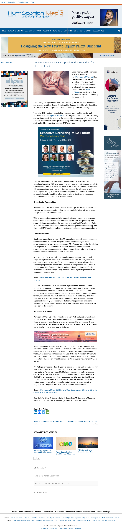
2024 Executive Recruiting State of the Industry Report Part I (73, 520)
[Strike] (46, 483)
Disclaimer (78, 528)
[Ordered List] (49, 483)
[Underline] (42, 483)
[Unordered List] (52, 483)
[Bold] (36, 483)
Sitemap (71, 528)
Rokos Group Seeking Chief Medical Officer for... (65, 453)
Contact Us (11, 2)
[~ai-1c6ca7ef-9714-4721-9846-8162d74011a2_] (93, 10)
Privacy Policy (63, 528)
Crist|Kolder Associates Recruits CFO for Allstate (42, 451)
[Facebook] (39, 412)
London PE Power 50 (62, 517)
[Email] (47, 412)
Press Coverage (23, 2)
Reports (56, 31)
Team (33, 2)
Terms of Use (53, 528)
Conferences (86, 31)
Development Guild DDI (84, 77)
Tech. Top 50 (50, 517)
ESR (65, 31)
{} (66, 483)
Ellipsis (28, 31)
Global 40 (33, 517)
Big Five (27, 517)
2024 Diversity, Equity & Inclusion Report (103, 520)
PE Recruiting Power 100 (76, 517)
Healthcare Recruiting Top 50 (110, 517)
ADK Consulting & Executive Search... (85, 451)
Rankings (72, 31)
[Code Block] (59, 483)
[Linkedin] (35, 412)
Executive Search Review (84, 512)
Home (3, 2)
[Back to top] (118, 528)
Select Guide (98, 31)
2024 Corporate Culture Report (45, 520)
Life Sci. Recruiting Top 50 (92, 517)
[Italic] (39, 483)
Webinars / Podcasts (42, 31)
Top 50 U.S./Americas (17, 517)
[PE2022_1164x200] (61, 38)
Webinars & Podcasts (64, 512)
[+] (69, 483)
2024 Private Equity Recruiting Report (24, 520)
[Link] (62, 483)
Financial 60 (41, 517)
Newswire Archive (15, 31)
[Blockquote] (56, 483)
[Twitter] (43, 412)
